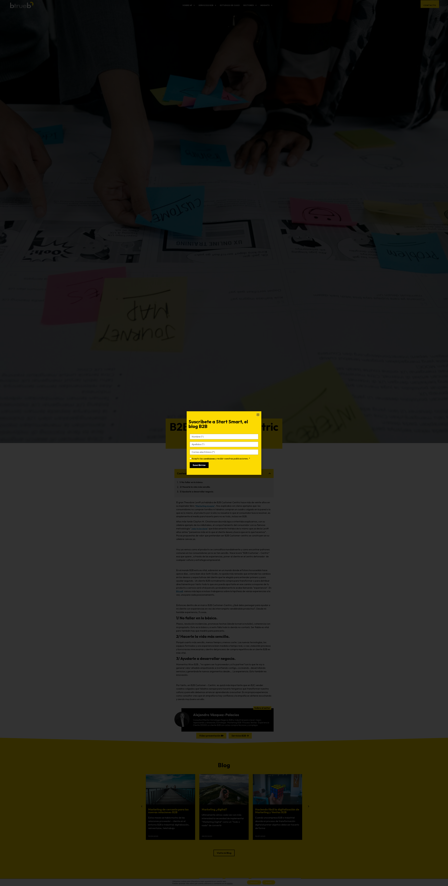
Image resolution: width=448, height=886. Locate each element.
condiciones (209, 458)
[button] (258, 415)
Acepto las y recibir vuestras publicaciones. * (221, 458)
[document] (224, 443)
